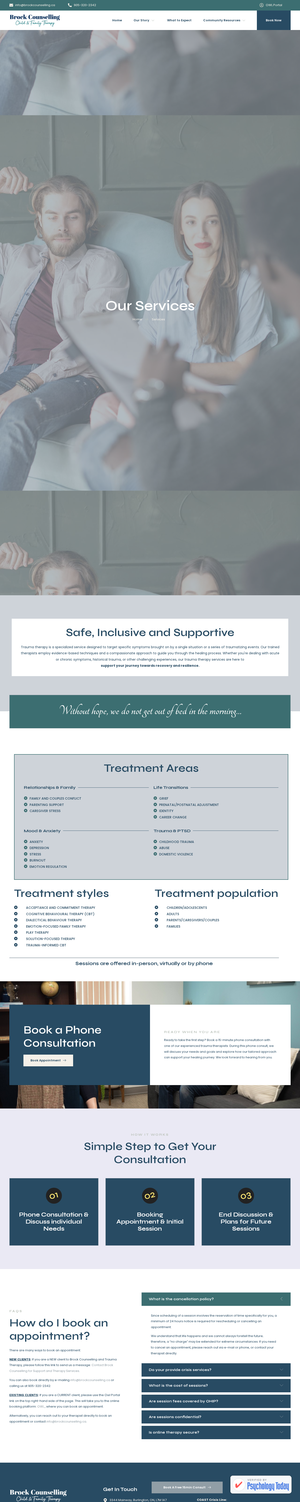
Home (117, 20)
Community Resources (221, 20)
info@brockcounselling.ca (90, 1380)
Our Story (141, 20)
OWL (40, 1406)
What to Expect (179, 20)
